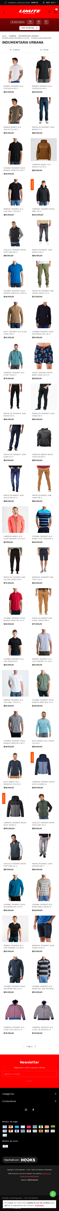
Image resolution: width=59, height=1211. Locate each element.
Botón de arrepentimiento (29, 1176)
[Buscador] (49, 12)
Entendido (39, 1205)
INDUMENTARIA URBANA (28, 36)
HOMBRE (12, 36)
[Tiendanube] (30, 1180)
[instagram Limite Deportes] (26, 1110)
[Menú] (4, 12)
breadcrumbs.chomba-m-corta (15, 38)
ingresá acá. (46, 1173)
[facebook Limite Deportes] (33, 1110)
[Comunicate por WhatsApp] (53, 1194)
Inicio (4, 36)
